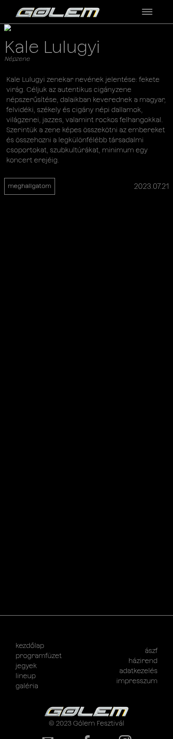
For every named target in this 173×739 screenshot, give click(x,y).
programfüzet (39, 656)
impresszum (136, 681)
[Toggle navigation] (147, 11)
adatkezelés (138, 671)
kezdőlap (30, 646)
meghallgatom (29, 186)
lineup (26, 676)
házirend (142, 661)
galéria (27, 686)
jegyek (26, 666)
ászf (151, 651)
